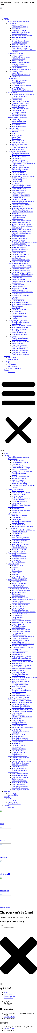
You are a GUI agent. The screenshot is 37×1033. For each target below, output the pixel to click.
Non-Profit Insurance (18, 217)
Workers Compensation (19, 313)
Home (6, 18)
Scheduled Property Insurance (21, 69)
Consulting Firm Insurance (20, 174)
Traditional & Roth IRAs (19, 142)
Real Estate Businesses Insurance (22, 229)
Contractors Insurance (18, 172)
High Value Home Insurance (21, 57)
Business (3, 857)
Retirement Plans (17, 135)
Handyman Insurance (18, 192)
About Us (7, 361)
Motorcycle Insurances (19, 121)
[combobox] (9, 928)
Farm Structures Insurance (20, 350)
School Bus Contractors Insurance (22, 226)
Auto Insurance (12, 23)
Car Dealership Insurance (20, 169)
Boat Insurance (16, 119)
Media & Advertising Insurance (21, 222)
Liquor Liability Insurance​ (20, 203)
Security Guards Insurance (20, 249)
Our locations (12, 365)
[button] (18, 412)
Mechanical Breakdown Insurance (22, 292)
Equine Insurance (17, 343)
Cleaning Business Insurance (21, 167)
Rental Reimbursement (19, 37)
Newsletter (11, 372)
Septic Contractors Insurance (21, 245)
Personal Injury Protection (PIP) (22, 35)
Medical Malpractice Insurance (21, 220)
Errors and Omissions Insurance (22, 281)
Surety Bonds (16, 308)
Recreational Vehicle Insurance (17, 117)
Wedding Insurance (18, 149)
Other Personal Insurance (16, 71)
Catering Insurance (18, 165)
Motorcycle (4, 891)
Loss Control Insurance (19, 286)
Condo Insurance (17, 67)
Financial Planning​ (17, 130)
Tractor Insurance (17, 252)
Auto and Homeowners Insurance (18, 21)
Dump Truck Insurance (19, 188)
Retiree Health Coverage (19, 333)
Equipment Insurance (18, 279)
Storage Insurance (17, 306)
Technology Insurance (19, 309)
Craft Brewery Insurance (19, 178)
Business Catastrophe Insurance (22, 265)
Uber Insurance (16, 258)
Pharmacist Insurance (18, 236)
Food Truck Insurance (19, 190)
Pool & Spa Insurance (18, 235)
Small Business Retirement (20, 327)
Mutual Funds (16, 137)
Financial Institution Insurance (21, 185)
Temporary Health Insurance (21, 103)
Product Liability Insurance (20, 295)
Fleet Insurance (16, 183)
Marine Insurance (17, 290)
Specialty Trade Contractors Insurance (24, 176)
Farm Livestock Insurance (20, 338)
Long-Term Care (17, 83)
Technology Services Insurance (21, 254)
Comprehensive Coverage (20, 27)
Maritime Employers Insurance (21, 224)
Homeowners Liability (19, 59)
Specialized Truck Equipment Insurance (24, 242)
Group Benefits (16, 324)
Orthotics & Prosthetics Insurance (22, 212)
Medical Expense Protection (20, 108)
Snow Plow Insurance (19, 244)
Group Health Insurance (19, 96)
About (10, 363)
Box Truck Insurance (18, 160)
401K (13, 133)
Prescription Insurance (19, 114)
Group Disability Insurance (20, 322)
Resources (7, 356)
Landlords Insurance (18, 64)
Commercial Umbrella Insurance (22, 276)
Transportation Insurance (19, 317)
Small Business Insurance (20, 302)
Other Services (16, 146)
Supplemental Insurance (19, 105)
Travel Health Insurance (19, 112)
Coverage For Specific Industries (18, 151)
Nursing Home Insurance (20, 215)
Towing (14, 39)
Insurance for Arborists (19, 156)
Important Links (13, 359)
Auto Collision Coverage (19, 48)
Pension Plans (16, 139)
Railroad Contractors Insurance (21, 231)
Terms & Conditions (14, 368)
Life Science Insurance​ (19, 199)
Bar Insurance (16, 158)
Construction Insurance (19, 171)
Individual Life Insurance (20, 80)
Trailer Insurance (17, 318)
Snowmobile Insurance (19, 126)
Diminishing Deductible (19, 30)
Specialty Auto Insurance (19, 43)
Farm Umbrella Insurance (20, 347)
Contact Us (15, 297)
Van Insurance (16, 311)
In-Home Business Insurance (21, 62)
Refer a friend (12, 357)
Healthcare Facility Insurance (21, 194)
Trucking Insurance (18, 315)
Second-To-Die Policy (19, 89)
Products (6, 19)
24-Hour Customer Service (20, 41)
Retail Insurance (17, 228)
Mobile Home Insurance (19, 66)
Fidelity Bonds (16, 283)
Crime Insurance (17, 277)
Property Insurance (18, 55)
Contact (6, 370)
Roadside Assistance (18, 44)
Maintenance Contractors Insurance (23, 201)
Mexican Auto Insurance (19, 34)
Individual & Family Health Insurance (23, 94)
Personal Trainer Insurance (20, 210)
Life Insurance (12, 78)
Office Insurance (17, 293)
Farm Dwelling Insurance (20, 352)
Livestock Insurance (18, 206)
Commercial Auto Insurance (20, 268)
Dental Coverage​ (17, 98)
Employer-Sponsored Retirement (22, 325)
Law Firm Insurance (18, 197)
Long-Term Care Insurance (20, 101)
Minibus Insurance (17, 219)
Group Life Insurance (18, 82)
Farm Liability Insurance (19, 345)
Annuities (15, 132)
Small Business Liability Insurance (22, 304)
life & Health (5, 874)
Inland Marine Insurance (19, 288)
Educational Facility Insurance (21, 187)
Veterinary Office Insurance (20, 261)
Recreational (5, 907)
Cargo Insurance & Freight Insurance (23, 164)
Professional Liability (18, 299)
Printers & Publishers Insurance (21, 233)
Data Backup (16, 76)
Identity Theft (16, 73)
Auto (2, 824)
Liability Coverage (17, 25)
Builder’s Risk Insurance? (20, 162)
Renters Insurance (17, 60)
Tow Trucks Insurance (19, 256)
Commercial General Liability (21, 270)
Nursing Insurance (17, 213)
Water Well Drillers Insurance (21, 260)
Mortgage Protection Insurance (21, 85)
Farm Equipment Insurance (20, 341)
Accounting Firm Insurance (20, 153)
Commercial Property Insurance (22, 272)
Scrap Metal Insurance (19, 251)
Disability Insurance (18, 87)
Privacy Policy (12, 366)
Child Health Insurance (19, 110)
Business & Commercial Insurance (18, 263)
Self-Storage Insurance (19, 247)
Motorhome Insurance (19, 123)
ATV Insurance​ (16, 124)
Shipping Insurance (18, 301)
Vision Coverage (17, 100)
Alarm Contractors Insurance (21, 155)
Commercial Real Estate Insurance (22, 274)
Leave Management (18, 285)
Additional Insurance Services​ (17, 144)
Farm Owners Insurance (19, 340)
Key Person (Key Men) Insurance (22, 91)
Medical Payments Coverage (21, 32)
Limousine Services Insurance (21, 204)
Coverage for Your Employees (17, 320)
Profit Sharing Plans (18, 140)
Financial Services (13, 128)
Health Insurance (13, 92)
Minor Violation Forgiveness (21, 46)
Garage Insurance (17, 181)
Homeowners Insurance (15, 53)
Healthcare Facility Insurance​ (21, 196)
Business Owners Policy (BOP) (22, 267)
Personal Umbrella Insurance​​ (21, 75)
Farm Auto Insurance (18, 349)
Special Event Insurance (19, 148)
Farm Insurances (13, 336)
